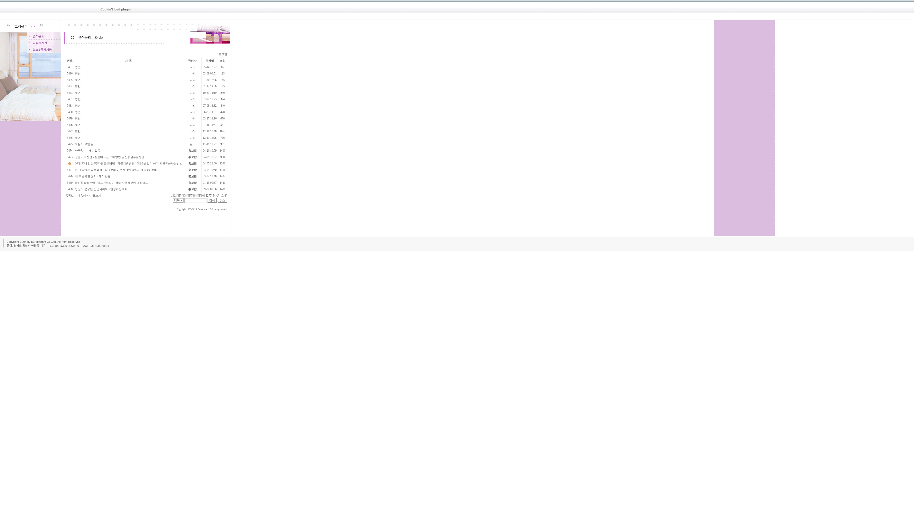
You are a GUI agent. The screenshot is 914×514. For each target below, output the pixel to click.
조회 (222, 60)
